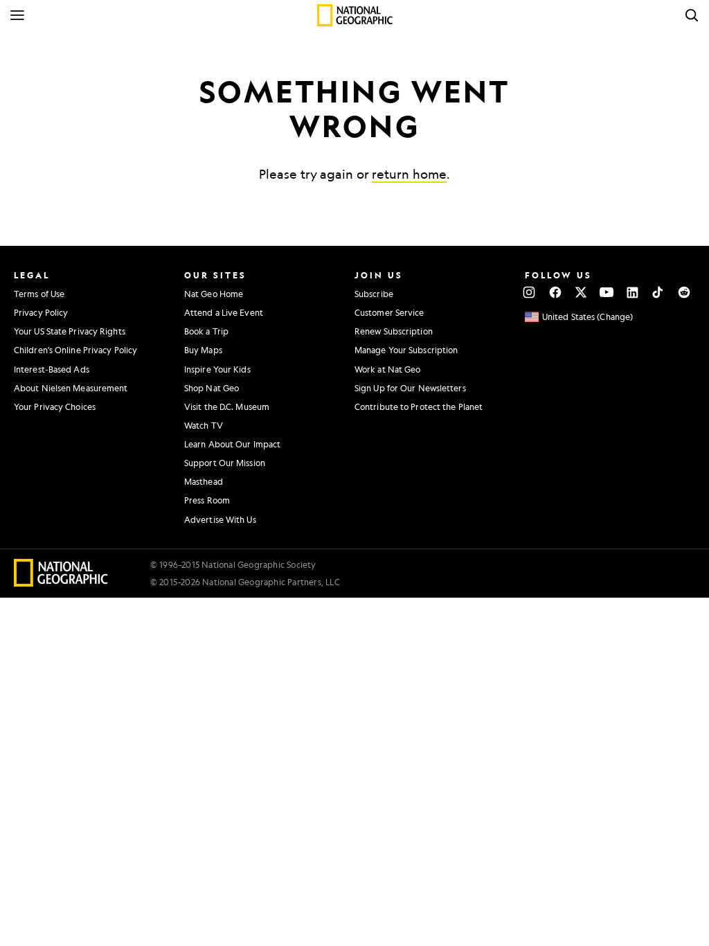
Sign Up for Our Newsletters (410, 387)
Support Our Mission (224, 462)
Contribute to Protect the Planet (418, 406)
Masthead (203, 481)
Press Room (207, 500)
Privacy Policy (41, 312)
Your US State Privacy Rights (69, 331)
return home (409, 173)
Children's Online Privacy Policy (75, 349)
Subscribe (373, 293)
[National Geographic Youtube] (607, 292)
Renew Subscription (393, 331)
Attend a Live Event (223, 312)
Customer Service (389, 312)
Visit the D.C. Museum (226, 406)
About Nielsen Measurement (71, 387)
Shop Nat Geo (211, 387)
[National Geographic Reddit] (684, 292)
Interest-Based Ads (51, 369)
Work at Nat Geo (387, 369)
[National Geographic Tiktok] (658, 292)
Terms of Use (39, 293)
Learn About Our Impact (232, 443)
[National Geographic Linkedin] (632, 292)
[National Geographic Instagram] (529, 292)
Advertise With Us (220, 519)
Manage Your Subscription (406, 349)
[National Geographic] (355, 15)
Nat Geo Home (213, 293)
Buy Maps (203, 349)
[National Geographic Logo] (61, 582)
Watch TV (203, 425)
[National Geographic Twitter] (581, 292)
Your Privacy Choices (55, 406)
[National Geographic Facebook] (555, 292)
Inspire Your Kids (217, 369)
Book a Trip (206, 331)
